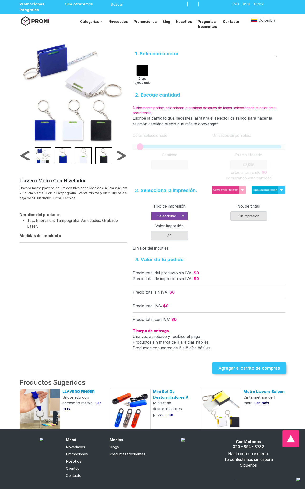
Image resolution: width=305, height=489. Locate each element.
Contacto (231, 22)
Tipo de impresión (169, 206)
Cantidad (169, 155)
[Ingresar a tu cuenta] (182, 4)
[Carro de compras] (204, 4)
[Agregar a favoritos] (277, 52)
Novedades (118, 22)
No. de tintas (248, 206)
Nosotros (184, 22)
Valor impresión (169, 226)
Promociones (145, 22)
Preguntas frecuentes (207, 24)
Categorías (90, 22)
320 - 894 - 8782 (248, 446)
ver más (166, 414)
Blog (166, 22)
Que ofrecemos (79, 4)
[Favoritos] (193, 4)
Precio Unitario (248, 155)
